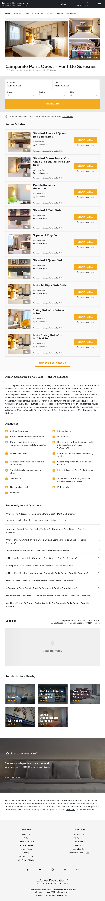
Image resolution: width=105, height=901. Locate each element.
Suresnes (36, 13)
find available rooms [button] (52, 363)
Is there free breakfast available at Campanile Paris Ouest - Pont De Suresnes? (46, 573)
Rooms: (10, 92)
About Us (26, 834)
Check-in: (11, 83)
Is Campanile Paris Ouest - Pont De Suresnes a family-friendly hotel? (41, 588)
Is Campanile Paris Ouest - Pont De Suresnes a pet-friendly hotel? (39, 565)
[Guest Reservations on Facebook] (29, 869)
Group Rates (79, 841)
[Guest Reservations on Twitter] (40, 869)
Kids (72, 92)
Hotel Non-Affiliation (26, 860)
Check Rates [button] (85, 139)
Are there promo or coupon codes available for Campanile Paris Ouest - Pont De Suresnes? (47, 605)
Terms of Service (26, 845)
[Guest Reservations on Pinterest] (65, 869)
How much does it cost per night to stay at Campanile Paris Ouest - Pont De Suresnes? (45, 531)
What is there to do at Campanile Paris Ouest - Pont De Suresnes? (40, 580)
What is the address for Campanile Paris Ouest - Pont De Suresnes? (40, 513)
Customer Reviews (26, 841)
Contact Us (79, 834)
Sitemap (26, 852)
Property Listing (26, 856)
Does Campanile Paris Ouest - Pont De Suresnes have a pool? (37, 550)
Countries (17, 13)
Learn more (67, 116)
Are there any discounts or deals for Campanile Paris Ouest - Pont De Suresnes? (47, 595)
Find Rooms (52, 103)
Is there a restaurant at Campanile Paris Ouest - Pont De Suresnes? (41, 558)
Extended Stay (79, 849)
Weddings (79, 845)
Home (7, 13)
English (62, 4)
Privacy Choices (76, 852)
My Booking (79, 838)
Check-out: (59, 83)
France (26, 13)
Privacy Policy (26, 849)
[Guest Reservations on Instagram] (53, 869)
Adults (42, 92)
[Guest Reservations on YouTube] (76, 869)
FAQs (26, 838)
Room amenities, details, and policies (48, 151)
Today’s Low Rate (86, 145)
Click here (70, 809)
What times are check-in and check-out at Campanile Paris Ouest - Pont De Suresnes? (45, 541)
